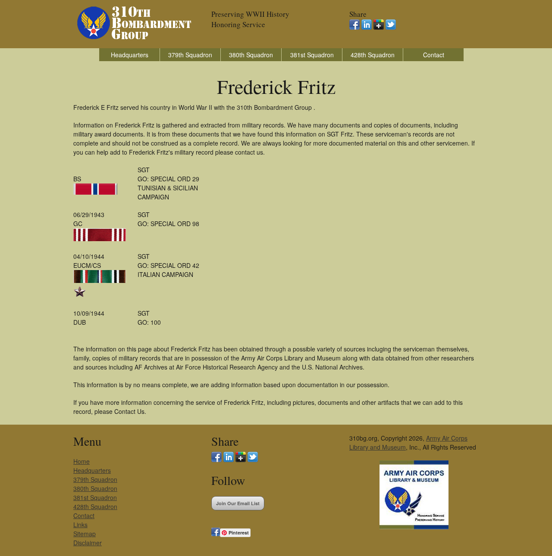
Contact (433, 54)
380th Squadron (251, 54)
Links (80, 524)
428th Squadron (373, 54)
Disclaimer (87, 542)
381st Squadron (312, 54)
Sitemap (84, 533)
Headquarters (129, 54)
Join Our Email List (238, 503)
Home (81, 461)
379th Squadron (190, 54)
